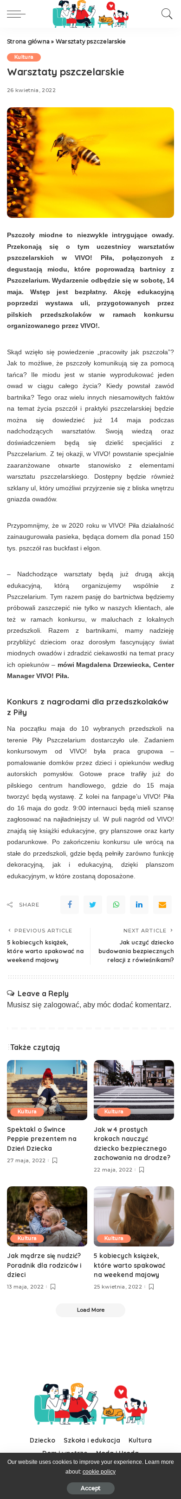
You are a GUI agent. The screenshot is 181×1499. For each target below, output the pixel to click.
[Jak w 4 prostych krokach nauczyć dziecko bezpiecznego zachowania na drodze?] (134, 1090)
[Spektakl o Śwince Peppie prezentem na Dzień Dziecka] (47, 1090)
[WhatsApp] (116, 904)
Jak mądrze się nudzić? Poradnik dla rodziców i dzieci (44, 1265)
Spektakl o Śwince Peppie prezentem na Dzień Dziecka (42, 1138)
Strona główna (28, 41)
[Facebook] (69, 904)
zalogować (61, 1005)
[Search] (164, 14)
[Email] (162, 904)
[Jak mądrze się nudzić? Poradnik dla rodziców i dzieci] (47, 1216)
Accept (91, 1488)
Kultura (23, 57)
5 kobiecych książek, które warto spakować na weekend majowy (129, 1265)
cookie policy (99, 1471)
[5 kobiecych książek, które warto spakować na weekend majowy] (134, 1216)
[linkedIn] (139, 904)
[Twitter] (93, 904)
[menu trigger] (18, 14)
